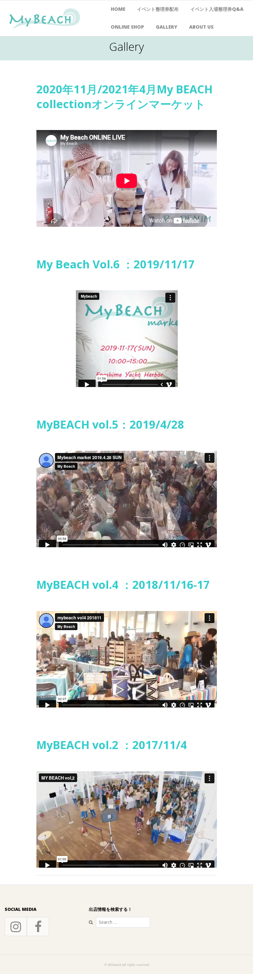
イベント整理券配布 (158, 9)
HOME (118, 9)
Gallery (166, 27)
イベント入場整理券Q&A (216, 9)
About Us (201, 27)
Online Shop (127, 27)
